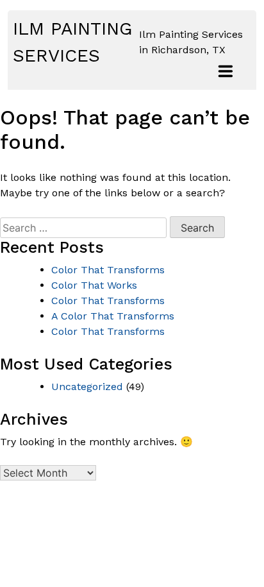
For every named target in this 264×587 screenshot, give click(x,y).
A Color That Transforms (112, 316)
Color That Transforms (108, 270)
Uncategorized (87, 386)
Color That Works (94, 285)
